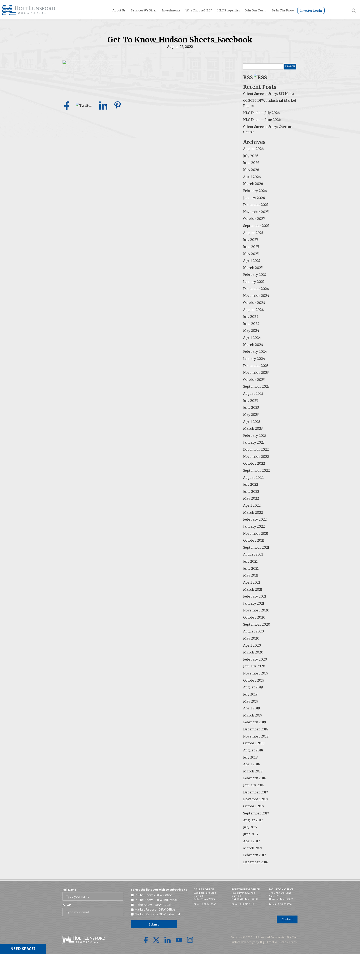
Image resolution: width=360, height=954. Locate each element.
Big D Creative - (270, 942)
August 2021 (253, 554)
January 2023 (254, 442)
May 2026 (251, 170)
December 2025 (256, 205)
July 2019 (250, 694)
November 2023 (256, 372)
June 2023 (251, 407)
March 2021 (252, 589)
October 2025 (254, 219)
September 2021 (256, 547)
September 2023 (256, 386)
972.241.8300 (209, 904)
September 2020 (256, 624)
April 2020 (252, 645)
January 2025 (254, 282)
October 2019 (253, 680)
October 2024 (254, 303)
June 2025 (251, 247)
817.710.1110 (247, 904)
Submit (154, 924)
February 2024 (255, 351)
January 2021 (253, 603)
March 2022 (253, 512)
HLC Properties (228, 10)
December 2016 (255, 862)
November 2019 (255, 673)
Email (66, 905)
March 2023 (253, 428)
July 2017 (250, 827)
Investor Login (311, 10)
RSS (248, 77)
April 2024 (252, 337)
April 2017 (251, 841)
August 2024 (253, 310)
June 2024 (251, 324)
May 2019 (250, 701)
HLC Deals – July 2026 (261, 113)
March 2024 (253, 345)
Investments (171, 10)
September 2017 (256, 813)
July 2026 (250, 156)
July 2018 (250, 757)
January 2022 (254, 526)
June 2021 (251, 568)
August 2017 (253, 820)
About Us (118, 10)
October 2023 (254, 379)
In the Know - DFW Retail (153, 904)
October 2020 (254, 617)
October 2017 (253, 806)
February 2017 (254, 855)
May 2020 (251, 638)
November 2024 (256, 295)
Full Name (69, 889)
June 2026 (251, 163)
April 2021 (251, 582)
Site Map (292, 937)
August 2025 (253, 233)
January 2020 (254, 666)
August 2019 (253, 687)
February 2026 (255, 191)
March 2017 (252, 848)
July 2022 (250, 484)
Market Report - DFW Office (155, 909)
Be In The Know (283, 10)
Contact (287, 919)
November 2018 (256, 736)
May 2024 (251, 330)
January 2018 (253, 785)
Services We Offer (144, 10)
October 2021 (253, 540)
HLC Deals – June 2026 (262, 120)
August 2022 (253, 477)
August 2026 (253, 149)
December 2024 (256, 289)
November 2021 (255, 533)
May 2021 (250, 575)
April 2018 (251, 764)
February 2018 (254, 778)
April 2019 (251, 708)
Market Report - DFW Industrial (157, 914)
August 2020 (253, 631)
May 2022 (251, 498)
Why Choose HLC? (199, 10)
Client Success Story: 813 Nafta (268, 94)
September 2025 (256, 226)
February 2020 (255, 659)
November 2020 (256, 610)
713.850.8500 (285, 904)
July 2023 (250, 400)
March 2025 (253, 268)
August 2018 (253, 750)
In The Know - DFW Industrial (156, 900)
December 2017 (255, 792)
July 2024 (250, 316)
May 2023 (251, 414)
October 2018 (254, 743)
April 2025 (251, 261)
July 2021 (250, 561)
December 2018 (255, 729)
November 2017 (255, 799)
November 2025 (256, 212)
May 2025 (251, 254)
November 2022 (256, 456)
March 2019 (252, 715)
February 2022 (255, 519)
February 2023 (254, 435)
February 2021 (254, 596)
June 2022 (251, 491)
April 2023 (251, 421)
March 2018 (252, 771)
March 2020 (253, 652)
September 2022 (256, 470)
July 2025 (250, 240)
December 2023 (256, 366)
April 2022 (252, 505)
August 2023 (253, 393)
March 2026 (253, 184)
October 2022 (254, 463)
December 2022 (256, 449)
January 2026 (254, 198)
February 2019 (254, 722)
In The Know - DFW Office (153, 895)
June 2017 (250, 834)
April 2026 (252, 177)
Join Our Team (255, 10)
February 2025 (254, 274)
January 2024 (254, 358)
